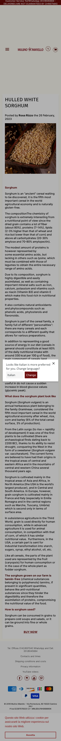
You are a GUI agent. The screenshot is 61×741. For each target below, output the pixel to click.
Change (31, 375)
